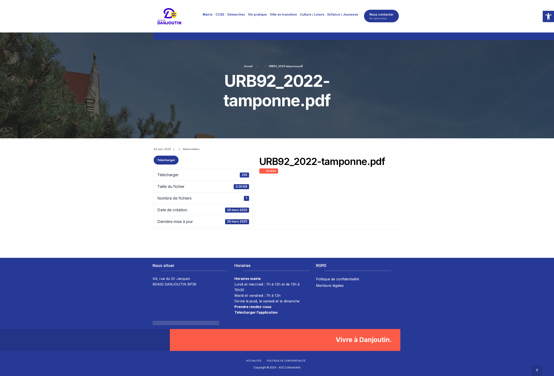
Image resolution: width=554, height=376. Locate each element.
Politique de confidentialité (337, 279)
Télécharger (166, 160)
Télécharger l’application (256, 312)
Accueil (248, 66)
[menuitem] (207, 14)
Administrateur (191, 149)
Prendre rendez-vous (252, 307)
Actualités (253, 360)
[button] (548, 16)
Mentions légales (330, 285)
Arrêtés (270, 171)
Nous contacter (381, 16)
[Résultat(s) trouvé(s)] (398, 36)
